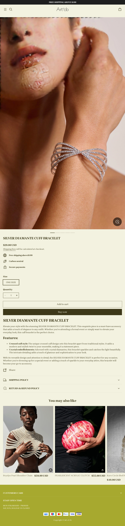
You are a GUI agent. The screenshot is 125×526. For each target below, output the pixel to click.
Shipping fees (9, 249)
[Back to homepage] (62, 9)
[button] (5, 9)
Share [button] (12, 370)
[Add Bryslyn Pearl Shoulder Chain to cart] (50, 470)
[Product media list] (62, 123)
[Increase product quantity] (17, 295)
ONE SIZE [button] (11, 282)
